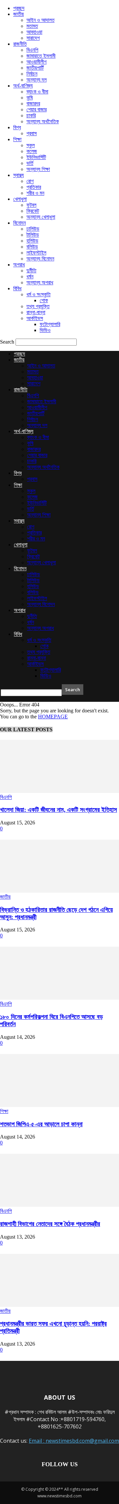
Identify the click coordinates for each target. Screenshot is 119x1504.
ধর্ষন (29, 276)
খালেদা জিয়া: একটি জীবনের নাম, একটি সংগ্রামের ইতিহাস (58, 809)
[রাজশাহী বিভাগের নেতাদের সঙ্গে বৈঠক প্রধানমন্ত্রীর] (59, 1205)
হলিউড (32, 241)
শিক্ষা (17, 139)
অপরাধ (19, 264)
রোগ (30, 181)
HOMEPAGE (53, 716)
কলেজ (31, 151)
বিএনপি (32, 50)
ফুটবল (31, 205)
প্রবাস (31, 133)
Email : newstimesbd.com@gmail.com (74, 1440)
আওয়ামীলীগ (36, 62)
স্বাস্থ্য (18, 175)
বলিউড (32, 247)
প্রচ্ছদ (18, 8)
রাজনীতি (20, 44)
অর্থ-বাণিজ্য (23, 85)
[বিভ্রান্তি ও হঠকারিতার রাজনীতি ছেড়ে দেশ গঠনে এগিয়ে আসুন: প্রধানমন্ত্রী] (59, 891)
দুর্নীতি (31, 270)
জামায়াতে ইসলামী (41, 56)
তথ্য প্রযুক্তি (38, 306)
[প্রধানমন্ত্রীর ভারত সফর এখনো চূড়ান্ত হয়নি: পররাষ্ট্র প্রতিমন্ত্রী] (59, 1305)
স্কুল (30, 145)
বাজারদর (33, 103)
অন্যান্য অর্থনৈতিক (42, 121)
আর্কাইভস (34, 318)
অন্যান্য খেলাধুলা (40, 217)
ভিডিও (45, 330)
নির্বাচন (31, 74)
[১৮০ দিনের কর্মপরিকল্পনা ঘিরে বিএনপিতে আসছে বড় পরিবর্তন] (59, 998)
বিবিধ (17, 288)
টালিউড (32, 235)
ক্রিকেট (32, 211)
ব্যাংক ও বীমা (37, 91)
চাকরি (31, 115)
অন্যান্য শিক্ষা (38, 169)
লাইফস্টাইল (36, 252)
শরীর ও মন (35, 193)
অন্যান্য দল (36, 80)
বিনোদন (19, 223)
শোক (44, 300)
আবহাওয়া (34, 32)
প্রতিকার (33, 187)
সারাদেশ (33, 38)
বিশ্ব (17, 127)
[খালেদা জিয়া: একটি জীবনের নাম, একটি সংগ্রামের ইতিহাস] (59, 791)
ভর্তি (29, 163)
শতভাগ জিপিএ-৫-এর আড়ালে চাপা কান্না (41, 1124)
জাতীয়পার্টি (35, 68)
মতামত (32, 26)
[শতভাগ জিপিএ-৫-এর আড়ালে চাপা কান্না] (59, 1105)
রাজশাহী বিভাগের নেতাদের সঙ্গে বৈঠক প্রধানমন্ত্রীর (50, 1223)
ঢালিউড (32, 229)
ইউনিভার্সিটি (36, 157)
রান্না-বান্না (35, 312)
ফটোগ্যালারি (50, 324)
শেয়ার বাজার (36, 109)
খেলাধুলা (20, 199)
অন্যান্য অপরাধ (39, 282)
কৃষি (29, 97)
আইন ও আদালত (40, 20)
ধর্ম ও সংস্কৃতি (38, 294)
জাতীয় (18, 14)
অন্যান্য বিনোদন (40, 258)
